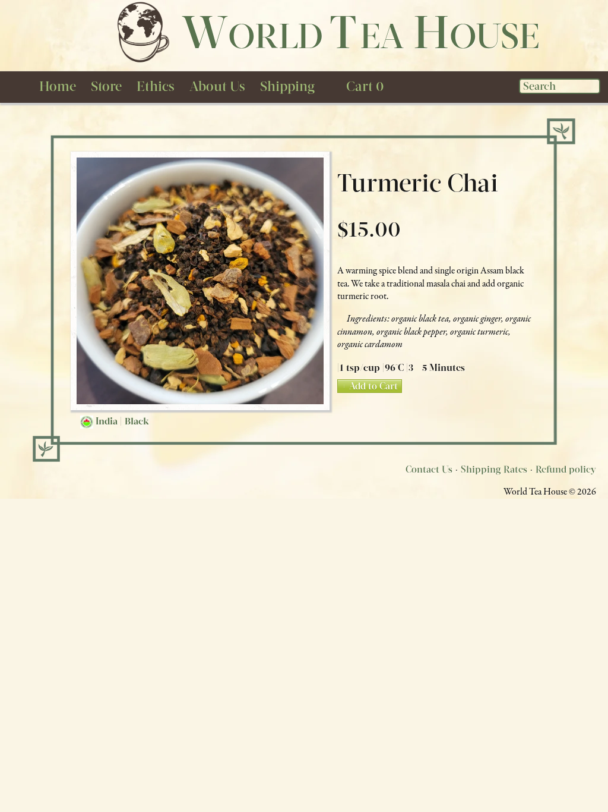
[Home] (142, 31)
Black (137, 421)
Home (57, 86)
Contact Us (429, 469)
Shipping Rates (494, 469)
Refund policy (566, 469)
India (107, 421)
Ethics (156, 86)
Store (106, 86)
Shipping (287, 86)
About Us (217, 86)
